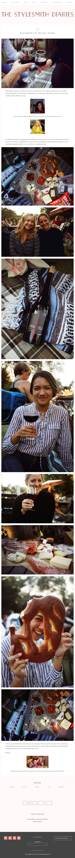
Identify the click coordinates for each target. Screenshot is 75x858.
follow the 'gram (37, 821)
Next (45, 803)
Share (12, 787)
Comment (61, 787)
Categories (37, 842)
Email (37, 787)
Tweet (25, 787)
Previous (30, 803)
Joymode (23, 139)
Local (37, 28)
